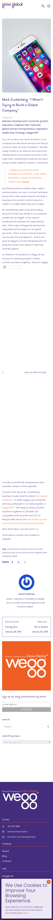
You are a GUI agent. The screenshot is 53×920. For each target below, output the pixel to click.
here (36, 529)
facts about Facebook (20, 552)
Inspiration (42, 128)
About (5, 851)
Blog (4, 856)
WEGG (14, 556)
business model (36, 549)
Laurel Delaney (26, 594)
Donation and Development (21, 836)
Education (7, 125)
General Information (17, 831)
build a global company (17, 549)
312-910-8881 (14, 826)
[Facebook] (12, 562)
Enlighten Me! (21, 125)
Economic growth (38, 121)
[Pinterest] (25, 562)
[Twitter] (19, 562)
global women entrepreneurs (18, 128)
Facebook (6, 552)
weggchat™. (8, 507)
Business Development (14, 121)
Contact (6, 861)
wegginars (8, 876)
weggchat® (32, 132)
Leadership (8, 132)
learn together (36, 552)
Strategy (20, 132)
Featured (35, 125)
